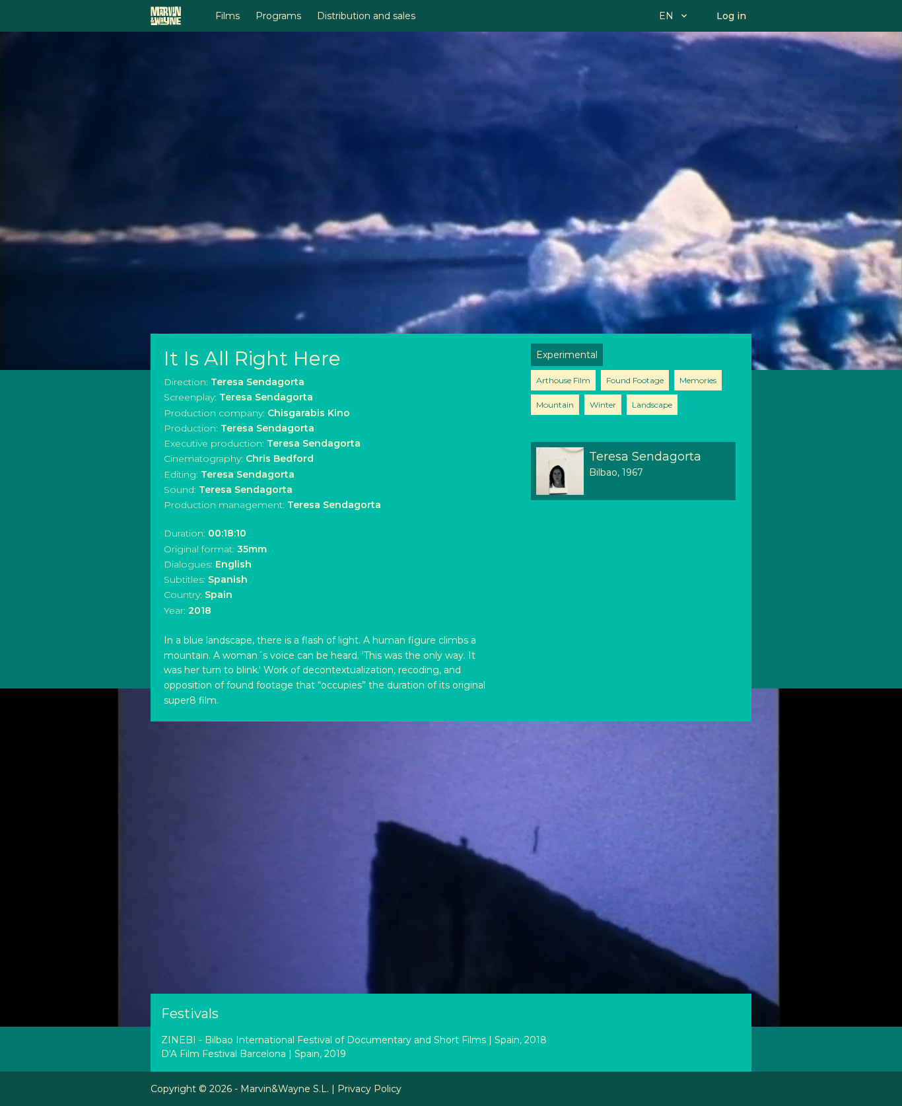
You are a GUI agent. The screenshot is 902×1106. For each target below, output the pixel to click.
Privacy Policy (369, 1089)
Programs (278, 16)
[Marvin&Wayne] (166, 16)
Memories (697, 380)
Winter (603, 405)
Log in (731, 16)
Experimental (567, 355)
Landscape (652, 405)
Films (227, 16)
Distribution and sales (366, 16)
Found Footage (635, 380)
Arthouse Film (563, 380)
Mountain (555, 405)
